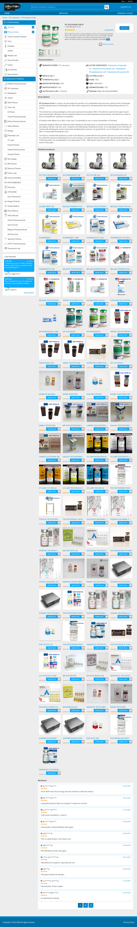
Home (7, 13)
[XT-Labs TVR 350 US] (97, 475)
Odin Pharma (13, 103)
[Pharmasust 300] (50, 256)
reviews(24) (109, 30)
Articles (63, 13)
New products (13, 74)
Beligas (10, 131)
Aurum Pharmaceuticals (17, 117)
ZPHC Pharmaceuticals (17, 244)
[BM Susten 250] (74, 663)
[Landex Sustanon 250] (50, 444)
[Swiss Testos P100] (74, 350)
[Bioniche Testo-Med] (97, 694)
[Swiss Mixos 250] (50, 350)
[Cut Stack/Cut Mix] (50, 663)
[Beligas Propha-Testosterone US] (121, 256)
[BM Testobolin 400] (97, 663)
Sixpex (10, 98)
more (107, 39)
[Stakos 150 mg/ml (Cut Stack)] (50, 569)
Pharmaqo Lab (13, 135)
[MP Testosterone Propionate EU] (74, 413)
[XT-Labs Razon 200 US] (97, 444)
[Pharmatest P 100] (97, 225)
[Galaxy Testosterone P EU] (121, 413)
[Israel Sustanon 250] (121, 382)
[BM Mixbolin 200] (74, 694)
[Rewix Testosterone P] (97, 569)
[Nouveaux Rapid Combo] (50, 694)
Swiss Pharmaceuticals (16, 220)
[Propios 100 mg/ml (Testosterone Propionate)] (121, 507)
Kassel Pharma (13, 145)
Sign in (123, 1)
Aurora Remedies (14, 178)
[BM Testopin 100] (74, 538)
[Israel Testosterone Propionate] (121, 319)
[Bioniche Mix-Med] (50, 382)
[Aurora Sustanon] (50, 726)
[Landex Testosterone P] (97, 413)
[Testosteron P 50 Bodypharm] (121, 632)
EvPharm (11, 112)
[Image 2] (50, 47)
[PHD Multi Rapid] (97, 382)
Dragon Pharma (14, 201)
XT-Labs (11, 140)
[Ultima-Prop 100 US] (97, 288)
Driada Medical (13, 206)
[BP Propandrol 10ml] (50, 319)
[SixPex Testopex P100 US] (74, 288)
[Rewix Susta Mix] (121, 694)
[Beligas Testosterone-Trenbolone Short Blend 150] (97, 194)
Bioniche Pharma (14, 168)
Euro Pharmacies (14, 197)
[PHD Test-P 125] (50, 632)
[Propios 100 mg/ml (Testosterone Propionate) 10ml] (50, 538)
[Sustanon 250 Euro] (121, 726)
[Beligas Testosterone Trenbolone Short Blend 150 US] (50, 288)
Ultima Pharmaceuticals (17, 121)
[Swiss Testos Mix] (50, 413)
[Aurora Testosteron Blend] (50, 600)
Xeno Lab (11, 107)
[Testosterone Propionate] (74, 600)
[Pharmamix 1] (50, 225)
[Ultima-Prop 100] (50, 194)
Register (130, 1)
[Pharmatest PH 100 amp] (121, 225)
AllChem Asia (13, 234)
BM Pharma (12, 164)
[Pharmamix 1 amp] (74, 225)
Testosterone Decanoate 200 (118, 72)
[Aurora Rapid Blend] (74, 726)
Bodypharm (12, 93)
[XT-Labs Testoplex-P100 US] (74, 475)
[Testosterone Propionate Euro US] (121, 475)
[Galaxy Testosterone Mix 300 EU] (74, 444)
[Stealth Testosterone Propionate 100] (50, 507)
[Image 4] (56, 52)
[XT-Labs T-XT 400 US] (50, 475)
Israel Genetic (13, 225)
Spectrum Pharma (14, 239)
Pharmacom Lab (14, 248)
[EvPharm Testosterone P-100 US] (121, 288)
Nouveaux (11, 187)
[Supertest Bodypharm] (97, 350)
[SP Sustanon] (74, 319)
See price (124, 28)
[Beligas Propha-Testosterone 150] (97, 256)
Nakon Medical (13, 126)
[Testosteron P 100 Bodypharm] (74, 507)
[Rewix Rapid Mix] (74, 382)
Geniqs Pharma (13, 154)
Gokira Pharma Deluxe (16, 150)
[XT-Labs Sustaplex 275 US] (121, 444)
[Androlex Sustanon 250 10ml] (50, 757)
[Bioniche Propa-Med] (74, 569)
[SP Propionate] (97, 319)
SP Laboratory (13, 88)
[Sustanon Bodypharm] (121, 538)
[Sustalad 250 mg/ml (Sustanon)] (97, 507)
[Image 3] (48, 52)
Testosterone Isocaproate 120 (103, 69)
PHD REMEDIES (14, 182)
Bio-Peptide (12, 159)
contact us (126, 7)
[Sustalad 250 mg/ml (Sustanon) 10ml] (97, 600)
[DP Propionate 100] (74, 163)
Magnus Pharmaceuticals (17, 230)
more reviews (28, 292)
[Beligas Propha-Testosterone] (74, 194)
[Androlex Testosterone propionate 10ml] (97, 632)
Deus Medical (13, 211)
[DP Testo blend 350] (50, 163)
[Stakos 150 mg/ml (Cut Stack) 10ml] (121, 600)
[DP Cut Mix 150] (97, 163)
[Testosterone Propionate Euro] (74, 632)
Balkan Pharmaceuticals (17, 84)
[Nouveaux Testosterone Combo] (121, 663)
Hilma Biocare (13, 215)
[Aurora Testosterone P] (121, 569)
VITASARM (12, 192)
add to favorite (108, 44)
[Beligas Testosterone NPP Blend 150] (74, 256)
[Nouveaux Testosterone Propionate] (97, 538)
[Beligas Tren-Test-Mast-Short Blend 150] (121, 194)
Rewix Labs (12, 173)
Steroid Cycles (125, 13)
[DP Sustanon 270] (121, 163)
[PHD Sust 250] (97, 726)
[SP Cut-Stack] (121, 350)
